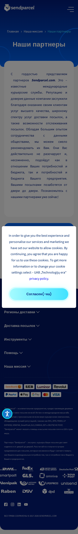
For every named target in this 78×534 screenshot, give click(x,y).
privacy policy (38, 278)
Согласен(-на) (39, 294)
